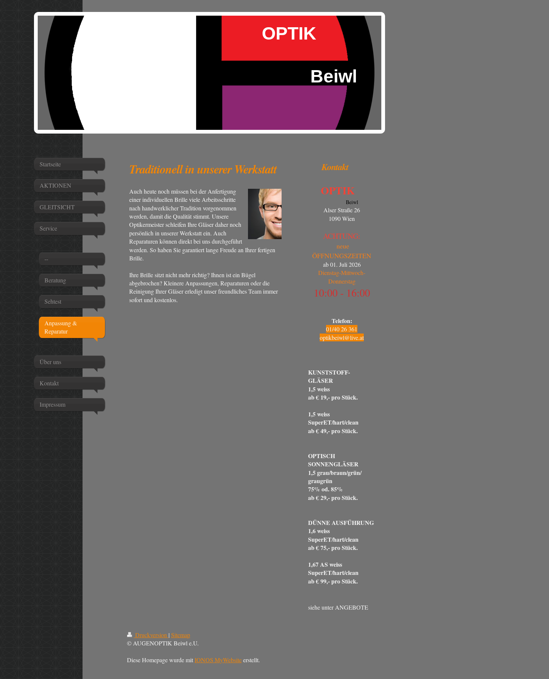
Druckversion (151, 635)
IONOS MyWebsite (218, 660)
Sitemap (180, 635)
